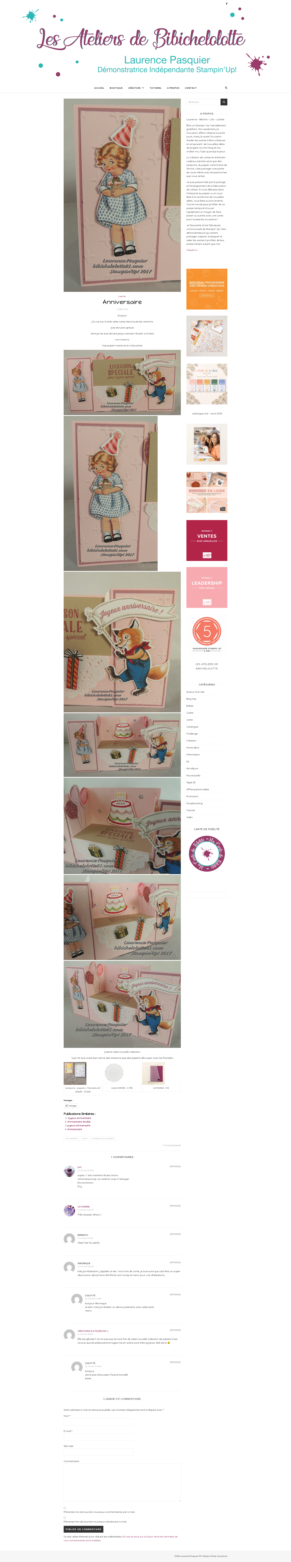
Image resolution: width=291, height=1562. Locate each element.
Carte (122, 296)
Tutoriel (156, 87)
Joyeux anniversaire (79, 1118)
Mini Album (192, 768)
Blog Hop (191, 699)
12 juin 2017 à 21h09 (86, 1267)
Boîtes (189, 706)
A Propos (173, 87)
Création (134, 87)
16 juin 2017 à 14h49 (93, 1299)
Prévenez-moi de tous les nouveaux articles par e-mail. (95, 1521)
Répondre (175, 1166)
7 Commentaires (171, 1145)
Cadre (189, 712)
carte (84, 1138)
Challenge (192, 733)
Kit (187, 761)
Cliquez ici (191, 250)
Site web (68, 1446)
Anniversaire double (78, 1121)
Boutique (116, 87)
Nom (67, 1416)
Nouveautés (193, 775)
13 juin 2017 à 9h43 (85, 1238)
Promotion (192, 796)
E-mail (68, 1431)
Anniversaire (74, 1129)
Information (193, 754)
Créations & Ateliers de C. (93, 1330)
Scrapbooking (194, 803)
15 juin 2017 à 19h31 (86, 1171)
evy (80, 1167)
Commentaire (71, 1461)
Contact (191, 87)
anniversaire (72, 1138)
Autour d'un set (195, 692)
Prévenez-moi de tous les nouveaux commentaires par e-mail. (99, 1512)
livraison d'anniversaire (103, 1138)
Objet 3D (191, 782)
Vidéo (189, 817)
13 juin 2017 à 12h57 (86, 1210)
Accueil (99, 87)
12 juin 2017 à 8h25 (85, 1334)
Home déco (192, 747)
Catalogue (192, 726)
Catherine (84, 1206)
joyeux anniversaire (78, 1125)
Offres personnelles (197, 789)
